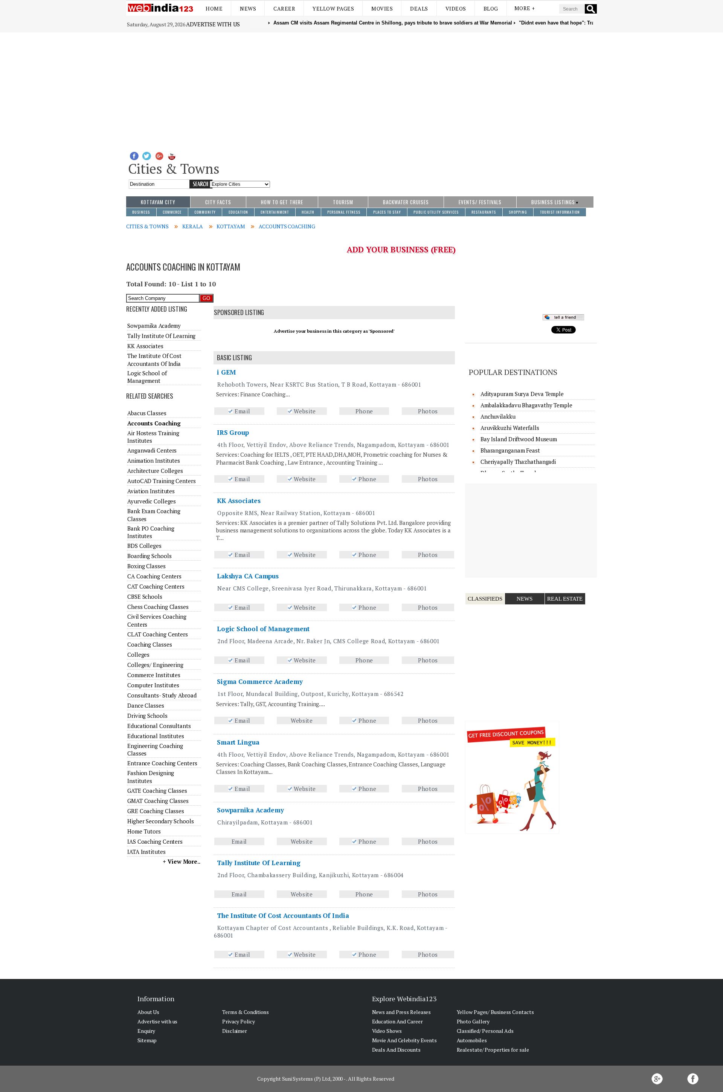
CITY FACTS (218, 202)
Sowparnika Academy (250, 810)
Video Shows (387, 1030)
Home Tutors (144, 831)
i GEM (226, 372)
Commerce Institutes (153, 675)
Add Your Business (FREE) (401, 249)
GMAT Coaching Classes (158, 800)
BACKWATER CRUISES (406, 202)
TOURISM (343, 202)
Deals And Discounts (396, 1049)
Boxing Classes (146, 566)
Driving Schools (147, 715)
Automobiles (472, 1040)
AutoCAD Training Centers (161, 481)
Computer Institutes (153, 685)
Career (284, 8)
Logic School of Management (263, 628)
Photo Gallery (473, 1021)
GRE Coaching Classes (155, 811)
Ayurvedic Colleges (151, 501)
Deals (419, 8)
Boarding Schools (149, 556)
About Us (148, 1012)
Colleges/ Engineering (155, 664)
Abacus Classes (146, 413)
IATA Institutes (146, 851)
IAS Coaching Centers (155, 841)
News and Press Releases (401, 1012)
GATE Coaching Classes (157, 790)
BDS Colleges (144, 545)
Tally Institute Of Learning (258, 862)
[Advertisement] (361, 89)
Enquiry (146, 1030)
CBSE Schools (144, 596)
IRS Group (233, 432)
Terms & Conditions (245, 1012)
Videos (455, 8)
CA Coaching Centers (154, 576)
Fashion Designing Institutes (150, 776)
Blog (491, 8)
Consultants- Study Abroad (162, 695)
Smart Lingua (238, 742)
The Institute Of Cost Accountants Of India (283, 915)
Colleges (138, 654)
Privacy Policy (238, 1021)
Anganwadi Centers (152, 450)
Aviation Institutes (151, 491)
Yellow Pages (333, 8)
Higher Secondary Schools (160, 821)
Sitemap (147, 1040)
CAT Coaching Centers (156, 586)
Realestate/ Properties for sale (493, 1049)
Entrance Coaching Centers (162, 763)
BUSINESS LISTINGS (553, 202)
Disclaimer (234, 1030)
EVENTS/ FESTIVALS (480, 202)
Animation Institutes (153, 460)
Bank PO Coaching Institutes (150, 532)
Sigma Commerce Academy (260, 681)
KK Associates (239, 500)
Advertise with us (212, 24)
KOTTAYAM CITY (158, 202)
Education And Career (397, 1021)
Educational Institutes (155, 736)
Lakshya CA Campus (248, 576)
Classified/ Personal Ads (485, 1030)
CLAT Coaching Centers (157, 634)
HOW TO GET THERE (282, 202)
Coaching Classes (149, 644)
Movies (382, 8)
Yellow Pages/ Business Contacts (495, 1012)
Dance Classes (145, 705)
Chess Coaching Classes (158, 606)
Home (214, 8)
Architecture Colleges (155, 470)
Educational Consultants (159, 726)
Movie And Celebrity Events (404, 1040)
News (248, 8)
